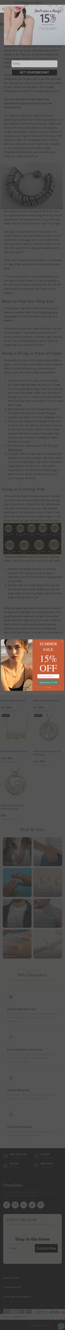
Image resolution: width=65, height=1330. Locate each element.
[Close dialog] (62, 641)
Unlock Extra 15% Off (48, 682)
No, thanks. (48, 687)
